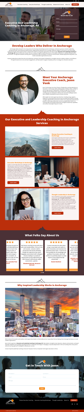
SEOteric (76, 410)
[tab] (40, 272)
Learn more (57, 147)
